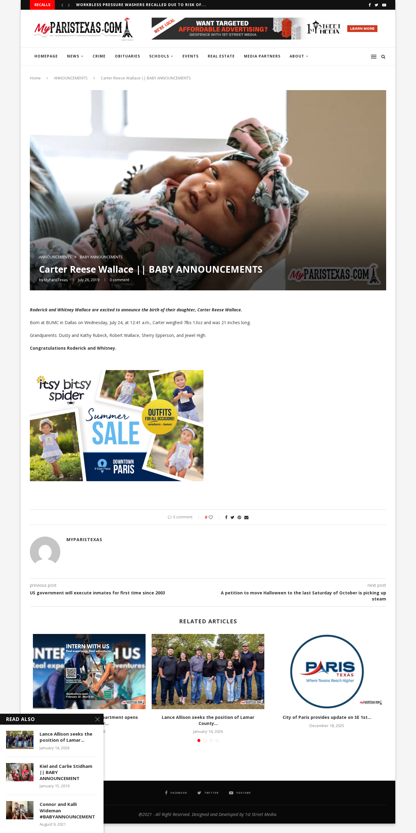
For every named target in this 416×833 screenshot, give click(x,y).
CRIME (99, 56)
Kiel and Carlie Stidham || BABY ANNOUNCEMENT (66, 772)
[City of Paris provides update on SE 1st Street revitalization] (326, 671)
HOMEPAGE (46, 56)
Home (35, 78)
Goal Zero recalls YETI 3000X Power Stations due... (136, 4)
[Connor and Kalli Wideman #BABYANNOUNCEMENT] (19, 810)
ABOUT (297, 56)
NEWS (73, 56)
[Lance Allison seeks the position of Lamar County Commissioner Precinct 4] (208, 671)
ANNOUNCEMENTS (71, 78)
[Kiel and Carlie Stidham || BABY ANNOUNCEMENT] (19, 772)
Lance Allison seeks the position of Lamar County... (208, 720)
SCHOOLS (159, 56)
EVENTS (190, 56)
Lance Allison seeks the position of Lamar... (66, 737)
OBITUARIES (127, 56)
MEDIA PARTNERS (262, 56)
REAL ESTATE (221, 56)
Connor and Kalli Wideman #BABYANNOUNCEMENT (67, 810)
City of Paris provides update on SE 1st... (327, 717)
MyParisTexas (56, 279)
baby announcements (101, 257)
